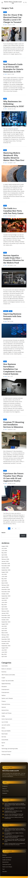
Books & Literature (6, 668)
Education (4, 686)
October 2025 (5, 568)
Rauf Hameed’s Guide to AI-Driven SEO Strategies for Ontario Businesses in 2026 (13, 68)
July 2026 (4, 548)
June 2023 (4, 628)
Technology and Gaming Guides (10, 748)
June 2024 (4, 602)
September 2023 (6, 622)
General (4, 707)
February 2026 (5, 559)
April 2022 (4, 656)
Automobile (5, 666)
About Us (4, 788)
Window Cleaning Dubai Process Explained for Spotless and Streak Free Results (14, 844)
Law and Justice (6, 725)
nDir (6, 24)
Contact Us (4, 786)
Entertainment (5, 689)
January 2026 (5, 561)
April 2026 (4, 555)
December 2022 (6, 639)
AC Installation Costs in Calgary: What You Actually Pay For (13, 833)
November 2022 (6, 641)
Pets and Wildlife (6, 731)
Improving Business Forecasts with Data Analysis (12, 316)
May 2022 (4, 654)
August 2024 (5, 598)
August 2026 (5, 546)
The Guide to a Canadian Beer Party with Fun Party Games (13, 210)
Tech (5, 12)
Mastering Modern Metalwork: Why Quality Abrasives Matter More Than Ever (13, 156)
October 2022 (5, 643)
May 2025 (4, 578)
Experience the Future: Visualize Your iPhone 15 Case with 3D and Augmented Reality (13, 477)
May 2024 (4, 604)
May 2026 (4, 552)
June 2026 (4, 550)
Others (3, 728)
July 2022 (4, 650)
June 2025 (4, 576)
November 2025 (6, 565)
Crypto (3, 677)
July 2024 (4, 600)
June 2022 (4, 652)
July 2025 (4, 574)
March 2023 (5, 632)
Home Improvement (7, 719)
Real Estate (5, 733)
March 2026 (5, 557)
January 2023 (5, 637)
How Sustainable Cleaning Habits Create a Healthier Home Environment (13, 836)
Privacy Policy (5, 790)
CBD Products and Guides (8, 674)
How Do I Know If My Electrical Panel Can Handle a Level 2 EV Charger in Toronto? (12, 18)
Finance (4, 701)
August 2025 (5, 572)
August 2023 (5, 624)
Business (6, 311)
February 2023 (5, 635)
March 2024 (5, 609)
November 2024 (6, 591)
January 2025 (5, 587)
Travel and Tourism (6, 751)
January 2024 (5, 613)
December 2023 (6, 615)
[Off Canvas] (2, 2)
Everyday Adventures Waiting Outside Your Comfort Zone (13, 818)
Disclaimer (4, 793)
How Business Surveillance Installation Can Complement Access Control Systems (12, 369)
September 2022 (6, 645)
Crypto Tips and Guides (8, 680)
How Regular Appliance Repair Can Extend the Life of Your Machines (14, 808)
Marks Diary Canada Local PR (13, 2)
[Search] (25, 2)
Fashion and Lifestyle (7, 698)
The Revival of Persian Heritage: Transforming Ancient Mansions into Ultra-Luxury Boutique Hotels (14, 840)
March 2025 (5, 583)
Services (4, 736)
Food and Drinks (6, 704)
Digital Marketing (6, 683)
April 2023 (4, 630)
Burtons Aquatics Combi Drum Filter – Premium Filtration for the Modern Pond (13, 259)
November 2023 (6, 617)
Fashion (4, 695)
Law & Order (5, 722)
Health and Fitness (6, 713)
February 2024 (5, 611)
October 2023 (5, 619)
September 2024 (6, 596)
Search (3, 532)
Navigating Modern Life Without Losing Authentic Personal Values (13, 811)
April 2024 (4, 606)
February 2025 (5, 585)
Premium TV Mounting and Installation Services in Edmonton (13, 424)
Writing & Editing (6, 754)
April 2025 (4, 580)
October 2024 (5, 593)
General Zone (5, 710)
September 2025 (6, 570)
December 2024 (6, 589)
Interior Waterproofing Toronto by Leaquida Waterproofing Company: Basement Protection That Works (14, 805)
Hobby (3, 716)
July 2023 (4, 626)
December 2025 (6, 563)
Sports (3, 742)
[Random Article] (23, 2)
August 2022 (5, 648)
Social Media (5, 739)
